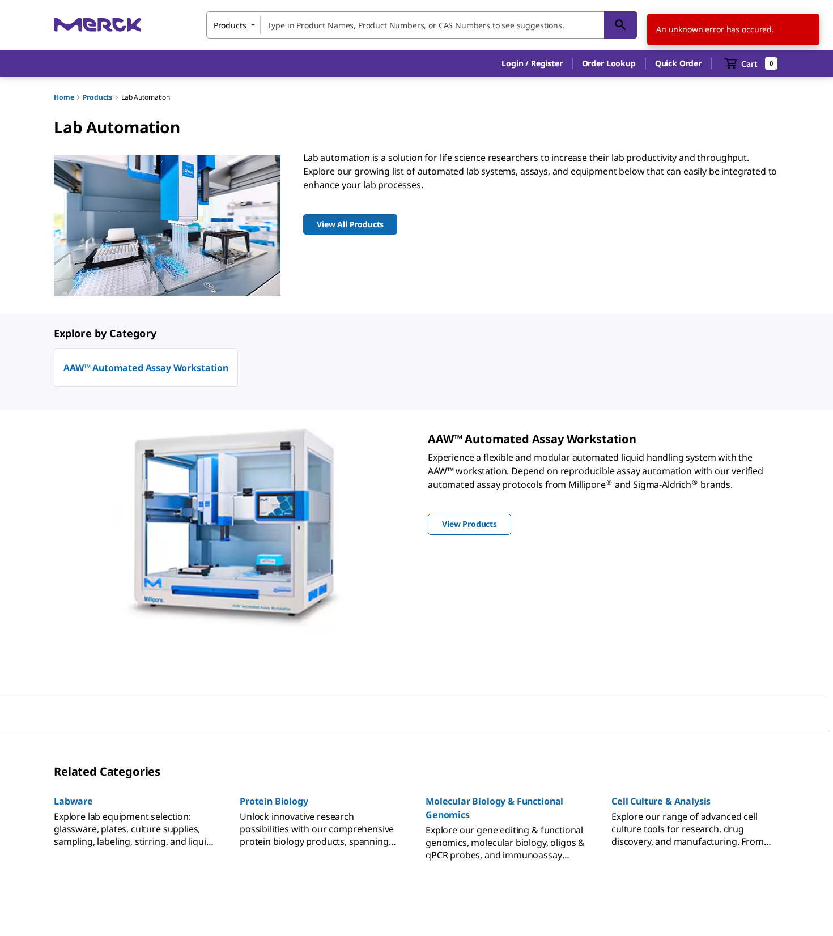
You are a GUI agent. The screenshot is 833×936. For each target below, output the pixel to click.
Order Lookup (609, 63)
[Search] (620, 25)
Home (64, 97)
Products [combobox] (230, 25)
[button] (532, 63)
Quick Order (678, 63)
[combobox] (421, 25)
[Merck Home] (97, 24)
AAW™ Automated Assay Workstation (145, 367)
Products (97, 97)
